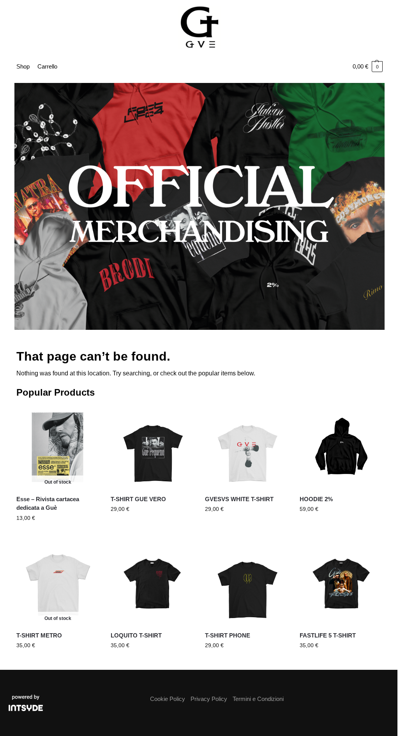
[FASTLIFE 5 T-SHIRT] (341, 583)
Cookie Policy (167, 699)
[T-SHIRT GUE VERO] (152, 447)
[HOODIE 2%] (341, 447)
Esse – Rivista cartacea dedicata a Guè (47, 503)
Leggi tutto (57, 535)
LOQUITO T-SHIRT (136, 635)
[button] (368, 66)
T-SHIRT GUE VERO (138, 499)
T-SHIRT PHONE (227, 635)
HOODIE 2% (316, 499)
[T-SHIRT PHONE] (246, 583)
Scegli (152, 526)
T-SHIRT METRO (39, 635)
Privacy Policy (209, 699)
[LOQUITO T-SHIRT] (152, 583)
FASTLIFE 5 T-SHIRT (328, 635)
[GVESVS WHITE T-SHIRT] (246, 447)
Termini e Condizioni (258, 699)
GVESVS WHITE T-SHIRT (239, 499)
